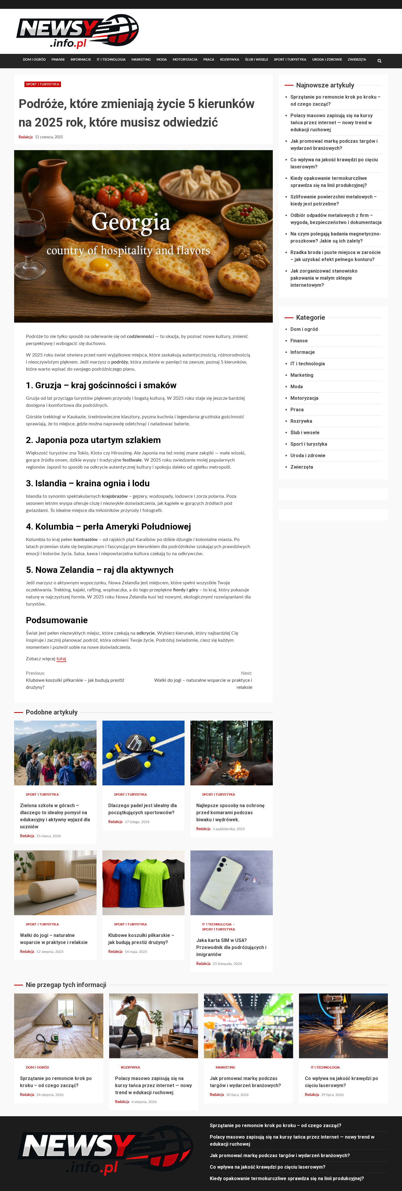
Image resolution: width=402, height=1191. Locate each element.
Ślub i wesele (256, 59)
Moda (162, 59)
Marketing (141, 59)
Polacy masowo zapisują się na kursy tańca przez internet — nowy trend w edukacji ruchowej (331, 122)
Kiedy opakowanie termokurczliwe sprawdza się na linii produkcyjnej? (287, 1178)
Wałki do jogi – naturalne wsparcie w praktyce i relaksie (203, 680)
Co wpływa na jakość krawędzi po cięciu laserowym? (343, 1025)
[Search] (379, 61)
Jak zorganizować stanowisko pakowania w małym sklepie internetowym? (324, 278)
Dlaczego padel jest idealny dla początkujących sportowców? (143, 753)
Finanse (58, 59)
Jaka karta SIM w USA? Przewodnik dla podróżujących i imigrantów (231, 882)
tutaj (61, 658)
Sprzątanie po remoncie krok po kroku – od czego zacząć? (58, 1025)
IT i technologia (111, 59)
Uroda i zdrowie (327, 59)
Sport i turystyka (290, 59)
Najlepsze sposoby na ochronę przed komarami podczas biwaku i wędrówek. (231, 753)
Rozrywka (229, 59)
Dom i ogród (34, 59)
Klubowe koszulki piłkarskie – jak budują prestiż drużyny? (75, 680)
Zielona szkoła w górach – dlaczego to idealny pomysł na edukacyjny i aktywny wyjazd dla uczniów (55, 753)
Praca (208, 59)
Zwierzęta (357, 59)
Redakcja (26, 137)
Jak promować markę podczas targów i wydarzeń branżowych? (248, 1025)
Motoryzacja (185, 59)
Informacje (81, 59)
